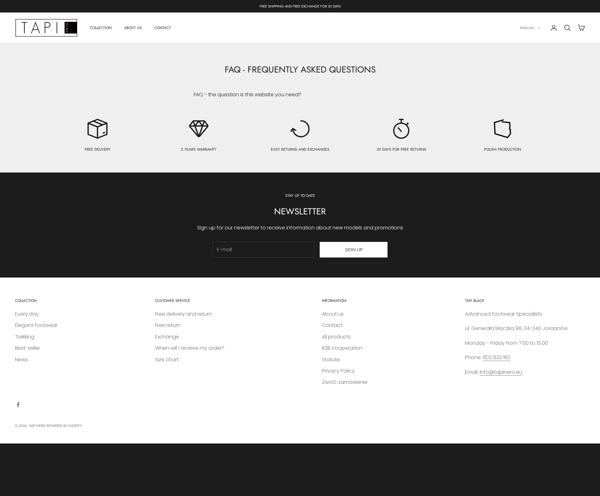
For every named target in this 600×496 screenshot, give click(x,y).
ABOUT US (133, 28)
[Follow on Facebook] (18, 405)
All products (336, 336)
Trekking (24, 336)
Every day (27, 314)
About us (333, 314)
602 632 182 (496, 357)
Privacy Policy (338, 370)
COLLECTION (101, 28)
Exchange (167, 336)
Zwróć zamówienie (345, 382)
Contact (332, 325)
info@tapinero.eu (501, 372)
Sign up (353, 249)
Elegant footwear (36, 325)
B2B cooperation (342, 348)
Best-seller (27, 348)
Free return (168, 325)
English (527, 27)
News (21, 359)
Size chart (167, 359)
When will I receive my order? (189, 348)
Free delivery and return (183, 314)
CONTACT (162, 28)
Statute (331, 359)
